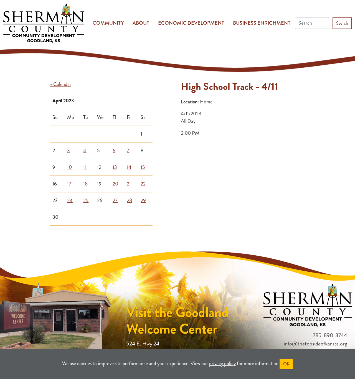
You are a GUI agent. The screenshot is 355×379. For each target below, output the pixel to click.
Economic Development (191, 23)
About (141, 23)
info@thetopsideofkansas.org (315, 344)
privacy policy (222, 363)
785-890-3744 (330, 335)
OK (286, 364)
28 (129, 200)
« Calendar (60, 84)
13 (115, 167)
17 (69, 183)
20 (115, 183)
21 (129, 183)
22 (143, 183)
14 (129, 167)
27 (115, 200)
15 (143, 167)
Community (108, 23)
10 (69, 167)
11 (85, 167)
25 (85, 200)
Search (342, 23)
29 (143, 200)
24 (70, 200)
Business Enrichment (261, 23)
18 (85, 183)
